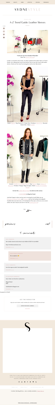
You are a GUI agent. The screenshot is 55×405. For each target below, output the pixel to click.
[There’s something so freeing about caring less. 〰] (15, 336)
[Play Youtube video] (30, 42)
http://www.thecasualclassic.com (13, 244)
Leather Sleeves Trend (24, 191)
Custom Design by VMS (36, 387)
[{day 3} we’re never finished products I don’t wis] (39, 336)
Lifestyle (30, 2)
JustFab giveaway (34, 202)
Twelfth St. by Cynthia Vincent (21, 184)
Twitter (19, 199)
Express (13, 123)
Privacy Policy (24, 387)
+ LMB (42, 387)
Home (22, 2)
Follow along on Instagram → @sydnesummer (27, 402)
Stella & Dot (39, 123)
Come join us (40, 391)
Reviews (38, 2)
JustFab (33, 125)
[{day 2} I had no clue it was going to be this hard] (39, 350)
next (48, 225)
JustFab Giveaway (30, 57)
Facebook (14, 199)
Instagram (25, 199)
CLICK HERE (22, 194)
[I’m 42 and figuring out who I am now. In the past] (39, 364)
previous (10, 225)
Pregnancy (46, 2)
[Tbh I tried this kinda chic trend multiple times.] (15, 350)
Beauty (15, 2)
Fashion (8, 2)
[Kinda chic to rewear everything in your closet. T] (15, 364)
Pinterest (9, 199)
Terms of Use (15, 387)
